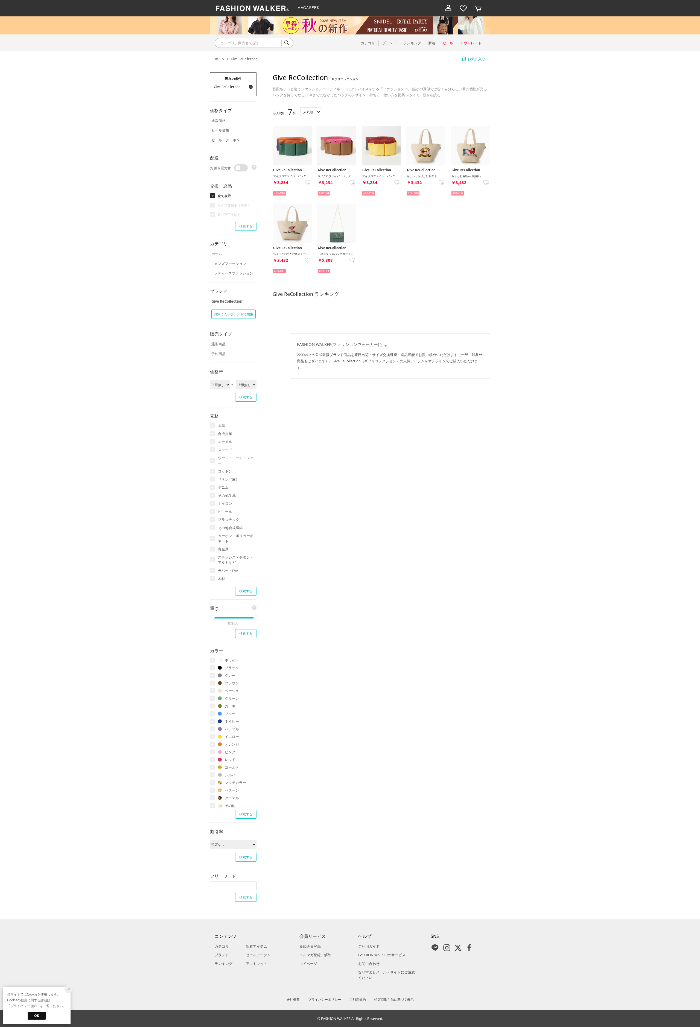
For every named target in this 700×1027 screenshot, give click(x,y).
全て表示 (224, 196)
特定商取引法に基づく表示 (394, 999)
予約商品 (218, 353)
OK (36, 1015)
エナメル (225, 441)
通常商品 (218, 344)
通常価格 (218, 120)
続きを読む (432, 94)
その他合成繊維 (230, 527)
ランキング (223, 963)
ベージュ (232, 690)
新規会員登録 (310, 946)
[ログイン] (448, 8)
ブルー (230, 713)
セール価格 (220, 130)
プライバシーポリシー (324, 999)
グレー (230, 675)
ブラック (232, 667)
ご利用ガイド (369, 946)
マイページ (308, 963)
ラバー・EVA (228, 570)
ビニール (225, 511)
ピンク (230, 751)
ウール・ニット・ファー (235, 460)
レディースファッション (233, 273)
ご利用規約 (357, 999)
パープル (232, 729)
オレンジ (232, 744)
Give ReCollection (244, 59)
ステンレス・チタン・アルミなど (235, 560)
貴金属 (223, 549)
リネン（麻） (228, 479)
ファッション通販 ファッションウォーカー (252, 8)
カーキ (230, 706)
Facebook (469, 948)
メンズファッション (230, 263)
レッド (230, 759)
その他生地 (227, 495)
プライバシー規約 (23, 1005)
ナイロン (225, 503)
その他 (230, 805)
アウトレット (256, 963)
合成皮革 (225, 433)
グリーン (232, 698)
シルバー (232, 774)
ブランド (222, 954)
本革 (221, 425)
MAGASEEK (308, 8)
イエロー (232, 736)
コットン (225, 471)
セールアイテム (258, 954)
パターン (232, 790)
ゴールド (232, 767)
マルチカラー (235, 782)
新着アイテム (256, 946)
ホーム (219, 59)
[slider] (212, 617)
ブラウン (232, 683)
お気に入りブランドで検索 (233, 314)
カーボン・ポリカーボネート (235, 538)
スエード (225, 449)
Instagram (447, 948)
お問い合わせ (369, 963)
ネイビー (232, 721)
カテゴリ (222, 946)
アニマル (232, 797)
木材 (221, 578)
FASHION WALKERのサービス (382, 954)
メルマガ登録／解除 (315, 954)
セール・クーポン (225, 140)
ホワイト (232, 660)
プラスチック (228, 519)
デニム (223, 487)
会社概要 (293, 999)
